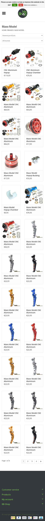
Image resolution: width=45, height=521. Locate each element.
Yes (14, 5)
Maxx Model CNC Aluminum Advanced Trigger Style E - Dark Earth (11, 311)
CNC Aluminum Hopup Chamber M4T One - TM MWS (33, 71)
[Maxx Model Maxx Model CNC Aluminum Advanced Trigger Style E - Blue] (33, 297)
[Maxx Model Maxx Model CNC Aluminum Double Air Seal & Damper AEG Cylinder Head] (11, 160)
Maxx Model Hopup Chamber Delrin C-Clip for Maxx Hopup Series (11, 208)
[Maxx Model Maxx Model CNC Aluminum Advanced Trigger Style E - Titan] (11, 263)
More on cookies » (30, 5)
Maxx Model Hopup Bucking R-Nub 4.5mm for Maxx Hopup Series (33, 174)
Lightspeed (35, 514)
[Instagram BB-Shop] (25, 478)
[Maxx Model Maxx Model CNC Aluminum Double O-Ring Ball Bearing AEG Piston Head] (33, 126)
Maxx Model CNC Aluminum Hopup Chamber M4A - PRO (11, 242)
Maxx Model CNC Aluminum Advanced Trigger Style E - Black (33, 277)
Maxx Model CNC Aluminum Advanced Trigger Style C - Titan (33, 414)
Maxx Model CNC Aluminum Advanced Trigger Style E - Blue (33, 311)
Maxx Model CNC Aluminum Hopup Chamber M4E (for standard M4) (11, 105)
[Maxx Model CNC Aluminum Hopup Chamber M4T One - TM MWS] (33, 57)
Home (4, 30)
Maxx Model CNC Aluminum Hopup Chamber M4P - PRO (33, 208)
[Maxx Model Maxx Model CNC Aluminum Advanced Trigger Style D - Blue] (11, 332)
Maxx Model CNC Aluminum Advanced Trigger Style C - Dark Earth (11, 448)
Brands (10, 30)
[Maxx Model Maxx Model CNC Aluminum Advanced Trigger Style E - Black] (33, 263)
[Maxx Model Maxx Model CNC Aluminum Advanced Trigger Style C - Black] (33, 435)
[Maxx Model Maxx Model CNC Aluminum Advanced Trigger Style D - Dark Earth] (11, 366)
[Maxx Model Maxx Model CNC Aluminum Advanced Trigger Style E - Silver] (33, 229)
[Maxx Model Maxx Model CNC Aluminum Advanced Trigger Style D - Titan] (11, 400)
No (21, 5)
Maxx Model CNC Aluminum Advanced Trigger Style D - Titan (11, 414)
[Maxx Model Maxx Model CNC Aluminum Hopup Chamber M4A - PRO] (11, 229)
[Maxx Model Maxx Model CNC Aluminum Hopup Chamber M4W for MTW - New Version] (11, 126)
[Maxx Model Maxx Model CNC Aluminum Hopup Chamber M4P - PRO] (33, 195)
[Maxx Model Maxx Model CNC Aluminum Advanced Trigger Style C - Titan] (33, 400)
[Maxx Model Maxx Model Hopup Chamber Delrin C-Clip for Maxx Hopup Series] (11, 195)
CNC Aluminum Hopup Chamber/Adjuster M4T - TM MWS (11, 71)
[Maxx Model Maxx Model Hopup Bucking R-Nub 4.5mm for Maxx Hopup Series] (33, 160)
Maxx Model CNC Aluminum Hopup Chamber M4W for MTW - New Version (11, 139)
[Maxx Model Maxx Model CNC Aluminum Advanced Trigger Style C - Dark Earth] (11, 435)
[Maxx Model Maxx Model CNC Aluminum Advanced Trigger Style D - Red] (33, 332)
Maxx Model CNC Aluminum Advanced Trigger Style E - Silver (33, 242)
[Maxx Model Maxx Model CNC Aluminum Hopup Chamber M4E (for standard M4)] (11, 92)
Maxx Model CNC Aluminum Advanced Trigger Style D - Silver (33, 380)
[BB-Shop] (26, 13)
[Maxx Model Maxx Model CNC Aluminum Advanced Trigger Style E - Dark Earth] (11, 297)
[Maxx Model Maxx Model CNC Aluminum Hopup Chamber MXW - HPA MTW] (33, 92)
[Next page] (40, 461)
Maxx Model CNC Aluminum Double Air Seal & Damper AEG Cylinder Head (11, 174)
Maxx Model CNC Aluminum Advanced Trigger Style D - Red (33, 345)
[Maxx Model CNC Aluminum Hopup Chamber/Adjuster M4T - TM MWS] (11, 57)
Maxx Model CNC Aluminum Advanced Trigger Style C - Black (33, 448)
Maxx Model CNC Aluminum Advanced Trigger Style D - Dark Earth (11, 380)
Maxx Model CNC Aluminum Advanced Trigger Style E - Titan (11, 277)
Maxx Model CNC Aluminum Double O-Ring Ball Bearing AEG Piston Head (33, 139)
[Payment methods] (13, 518)
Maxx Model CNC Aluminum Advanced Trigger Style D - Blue (11, 345)
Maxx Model (19, 30)
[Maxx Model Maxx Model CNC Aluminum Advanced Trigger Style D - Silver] (33, 366)
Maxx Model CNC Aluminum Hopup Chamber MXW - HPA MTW (33, 105)
